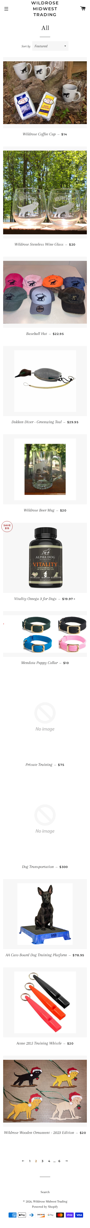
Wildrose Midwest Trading (45, 8)
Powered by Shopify (45, 1207)
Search (45, 1192)
